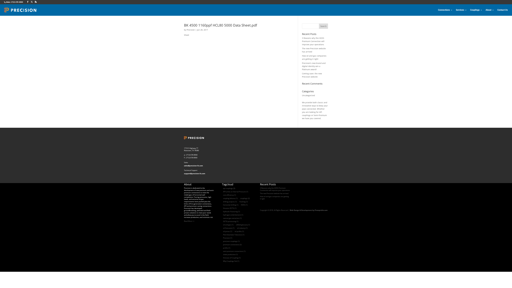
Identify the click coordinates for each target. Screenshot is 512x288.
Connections (444, 10)
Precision (191, 30)
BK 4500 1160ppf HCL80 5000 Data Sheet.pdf (220, 25)
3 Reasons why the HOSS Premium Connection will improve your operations (313, 41)
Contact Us (502, 10)
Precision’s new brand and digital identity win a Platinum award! (314, 66)
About (488, 10)
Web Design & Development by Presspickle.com (309, 210)
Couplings (475, 10)
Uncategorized (308, 95)
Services (460, 10)
